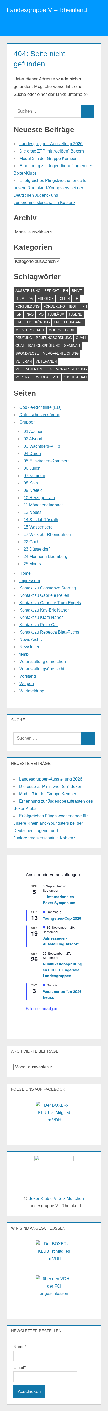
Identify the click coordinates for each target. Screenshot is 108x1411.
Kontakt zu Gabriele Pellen (44, 595)
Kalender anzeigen (41, 1008)
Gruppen (27, 422)
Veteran (23, 361)
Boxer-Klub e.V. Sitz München (56, 1198)
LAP (57, 322)
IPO (40, 314)
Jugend (75, 314)
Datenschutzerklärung (39, 414)
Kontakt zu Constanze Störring (47, 588)
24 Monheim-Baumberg (45, 556)
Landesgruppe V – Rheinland (47, 9)
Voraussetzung (71, 369)
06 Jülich (32, 468)
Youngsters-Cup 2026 (62, 918)
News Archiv (31, 639)
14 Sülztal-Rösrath (41, 520)
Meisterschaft (30, 330)
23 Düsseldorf (37, 549)
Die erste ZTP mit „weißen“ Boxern (51, 151)
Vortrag (23, 377)
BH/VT (77, 291)
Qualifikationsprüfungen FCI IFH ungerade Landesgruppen (62, 969)
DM (31, 299)
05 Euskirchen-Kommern (47, 461)
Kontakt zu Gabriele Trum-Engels (50, 602)
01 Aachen (34, 431)
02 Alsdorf (33, 439)
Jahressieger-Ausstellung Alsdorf (61, 941)
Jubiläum (55, 314)
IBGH (73, 307)
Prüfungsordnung (54, 338)
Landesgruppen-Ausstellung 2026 (51, 144)
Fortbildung (27, 307)
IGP (18, 314)
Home (25, 573)
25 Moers (32, 564)
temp (24, 654)
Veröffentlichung (61, 354)
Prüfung (23, 338)
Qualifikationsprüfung (37, 346)
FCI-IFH (64, 299)
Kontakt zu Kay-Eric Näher (44, 610)
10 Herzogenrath (39, 497)
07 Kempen (34, 475)
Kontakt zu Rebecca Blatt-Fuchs (49, 632)
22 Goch (31, 542)
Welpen (26, 683)
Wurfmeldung (31, 691)
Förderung (54, 307)
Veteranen (46, 361)
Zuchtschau (75, 377)
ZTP (56, 377)
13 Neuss (32, 512)
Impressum (29, 580)
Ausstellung (27, 291)
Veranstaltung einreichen (42, 661)
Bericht (51, 291)
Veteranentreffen (33, 369)
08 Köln (31, 483)
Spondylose (27, 354)
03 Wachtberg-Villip (42, 446)
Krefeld (23, 322)
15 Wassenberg (38, 527)
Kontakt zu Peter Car (38, 625)
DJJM (19, 299)
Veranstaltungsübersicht (41, 669)
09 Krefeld (33, 490)
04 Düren (32, 453)
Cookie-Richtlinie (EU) (40, 407)
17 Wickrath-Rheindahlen (47, 534)
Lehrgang (73, 322)
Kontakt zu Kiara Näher (41, 617)
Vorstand (27, 676)
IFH (84, 307)
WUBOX (42, 377)
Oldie (70, 330)
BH (65, 291)
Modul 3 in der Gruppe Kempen (48, 158)
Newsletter (29, 647)
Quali (81, 338)
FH (76, 299)
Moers (54, 330)
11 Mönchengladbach (44, 505)
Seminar (72, 346)
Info (29, 314)
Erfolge (45, 299)
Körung (42, 322)
